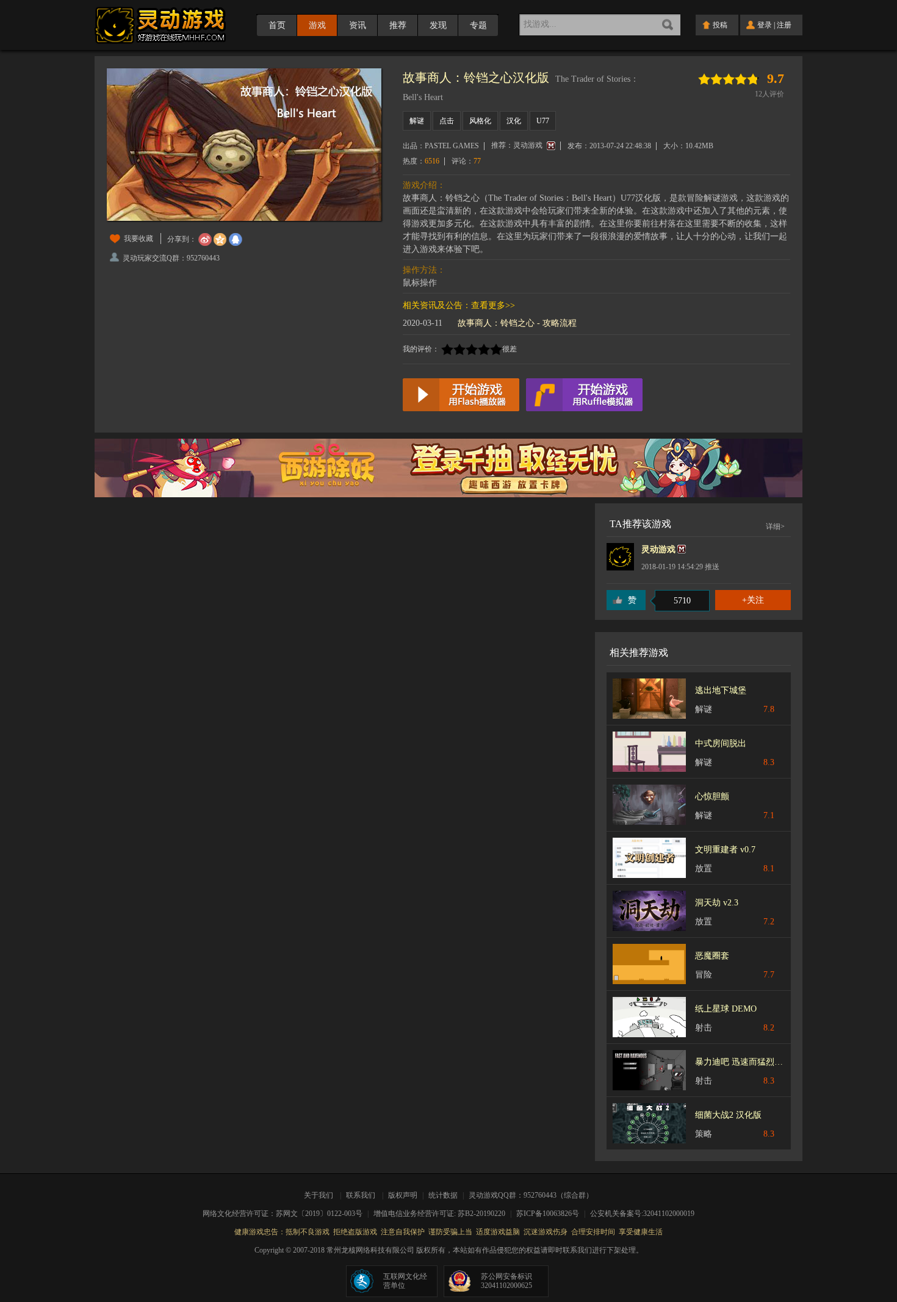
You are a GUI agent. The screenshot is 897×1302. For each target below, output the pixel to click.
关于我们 (320, 1195)
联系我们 (360, 1195)
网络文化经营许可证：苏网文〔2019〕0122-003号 (286, 1213)
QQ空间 (220, 239)
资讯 (357, 25)
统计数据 (443, 1195)
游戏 (317, 25)
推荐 (397, 25)
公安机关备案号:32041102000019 (642, 1213)
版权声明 (402, 1195)
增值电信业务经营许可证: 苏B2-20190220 (443, 1213)
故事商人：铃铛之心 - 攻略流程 (517, 323)
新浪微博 (205, 239)
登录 (764, 25)
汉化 (513, 121)
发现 (438, 25)
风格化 (480, 121)
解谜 (416, 121)
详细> (775, 526)
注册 (784, 25)
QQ (235, 239)
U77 (542, 121)
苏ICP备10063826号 (551, 1213)
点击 (446, 121)
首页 (277, 25)
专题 (478, 25)
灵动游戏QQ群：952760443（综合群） (531, 1195)
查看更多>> (493, 305)
